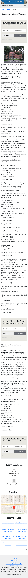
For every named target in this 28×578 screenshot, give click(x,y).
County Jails (14, 560)
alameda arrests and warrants (8, 537)
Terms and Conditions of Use (14, 564)
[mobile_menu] (25, 6)
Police (8, 10)
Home (3, 10)
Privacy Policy (14, 566)
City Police (14, 558)
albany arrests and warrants (8, 544)
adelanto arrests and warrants (8, 524)
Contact (14, 562)
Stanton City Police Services (14, 474)
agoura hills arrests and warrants (8, 530)
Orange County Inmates (14, 484)
